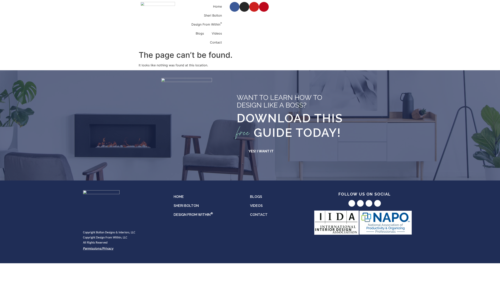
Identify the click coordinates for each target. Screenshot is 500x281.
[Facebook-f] (234, 7)
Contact (216, 42)
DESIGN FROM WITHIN (193, 214)
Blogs (200, 33)
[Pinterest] (264, 7)
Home (217, 6)
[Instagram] (244, 7)
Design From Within (206, 24)
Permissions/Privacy (98, 248)
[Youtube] (254, 7)
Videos (217, 33)
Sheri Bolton (213, 15)
